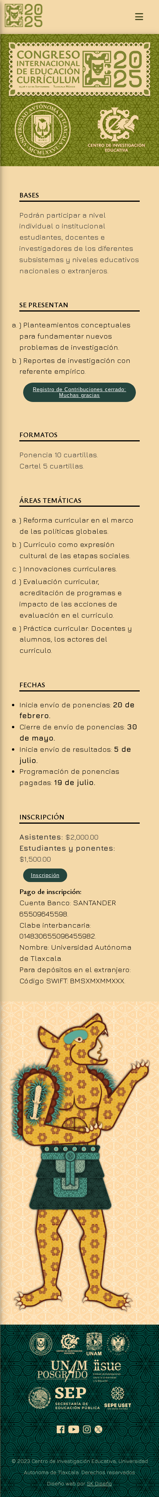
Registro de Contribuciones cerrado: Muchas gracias (79, 392)
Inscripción (45, 875)
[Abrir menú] (139, 17)
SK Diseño (99, 1483)
